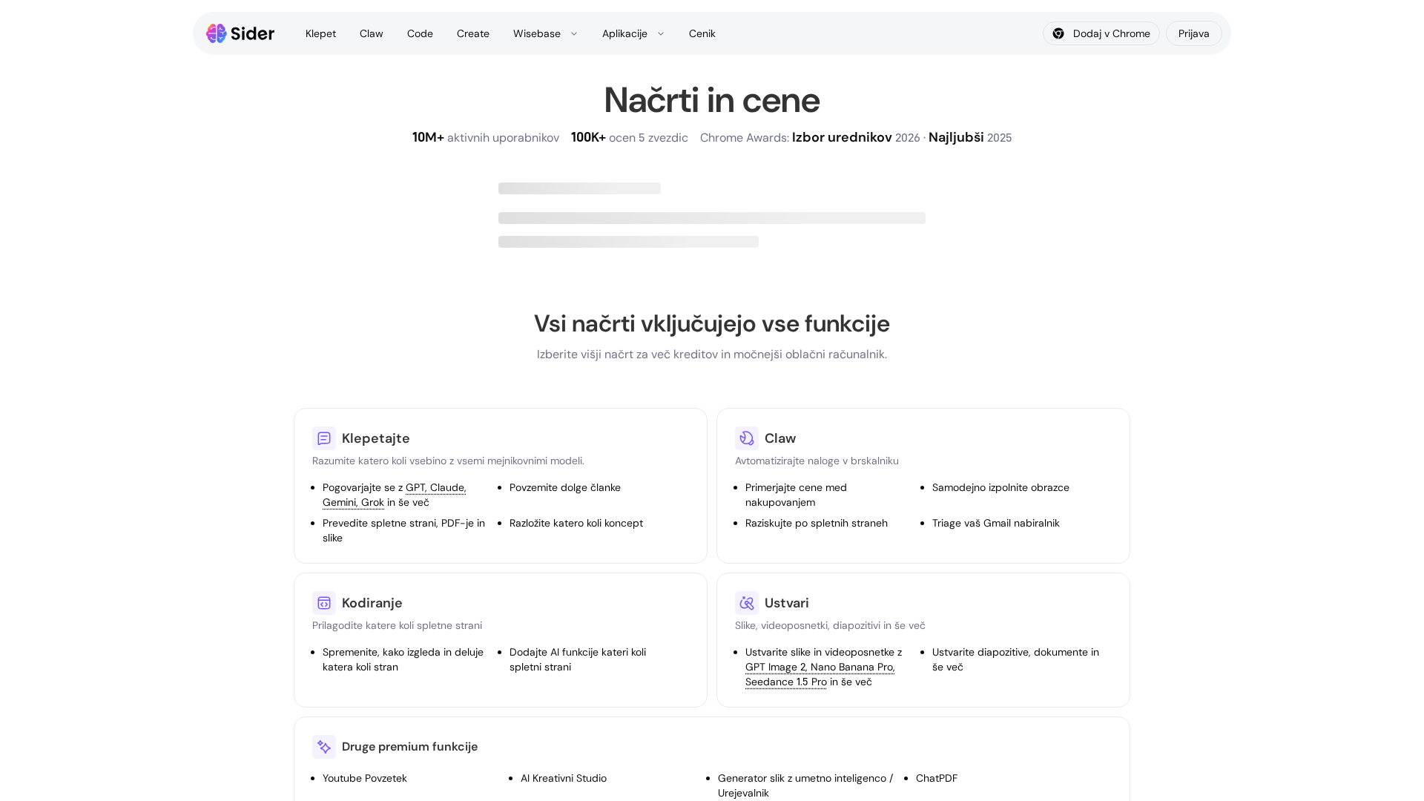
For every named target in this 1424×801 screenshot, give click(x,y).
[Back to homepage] (240, 33)
